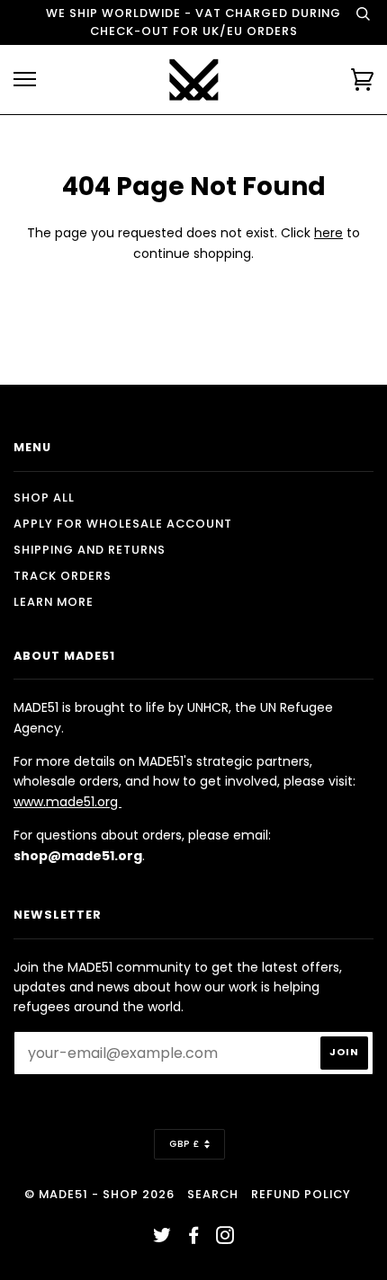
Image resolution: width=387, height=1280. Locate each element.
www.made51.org (68, 802)
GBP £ (184, 1144)
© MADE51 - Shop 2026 (99, 1194)
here (328, 233)
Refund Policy (301, 1194)
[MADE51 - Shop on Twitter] (162, 1238)
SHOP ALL (44, 497)
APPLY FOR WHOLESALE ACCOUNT (123, 523)
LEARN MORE (54, 601)
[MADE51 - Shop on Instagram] (225, 1238)
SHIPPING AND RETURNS (90, 549)
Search (212, 1194)
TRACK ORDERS (63, 575)
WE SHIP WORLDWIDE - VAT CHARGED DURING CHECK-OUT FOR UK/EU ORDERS (193, 22)
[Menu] (25, 79)
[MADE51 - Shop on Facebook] (193, 1238)
